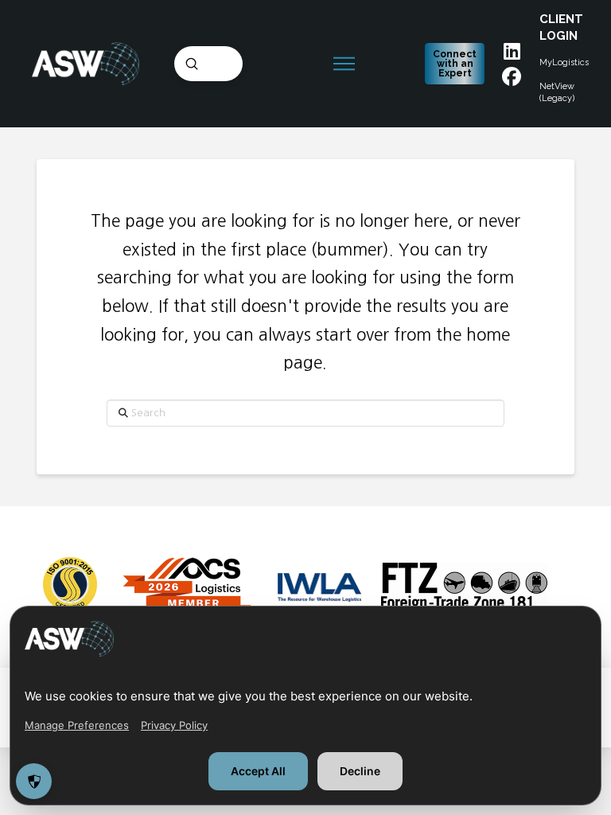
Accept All (258, 771)
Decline (360, 771)
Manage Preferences (77, 725)
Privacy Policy (174, 725)
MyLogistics (564, 62)
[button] (346, 63)
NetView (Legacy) (556, 92)
